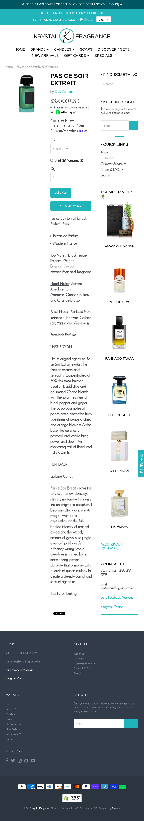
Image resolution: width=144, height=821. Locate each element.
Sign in (37, 19)
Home (19, 49)
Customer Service (112, 164)
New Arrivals (45, 55)
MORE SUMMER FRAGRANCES (112, 546)
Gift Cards (75, 55)
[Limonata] (119, 502)
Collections (107, 158)
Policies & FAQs (110, 170)
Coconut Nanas (119, 246)
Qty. (53, 169)
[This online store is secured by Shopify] (72, 801)
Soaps (86, 49)
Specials (103, 55)
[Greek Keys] (119, 277)
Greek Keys (119, 302)
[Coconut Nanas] (119, 221)
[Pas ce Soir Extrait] (72, 36)
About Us (106, 152)
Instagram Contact (112, 607)
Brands (38, 49)
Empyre (116, 808)
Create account (53, 19)
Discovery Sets (114, 49)
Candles (62, 49)
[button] (70, 206)
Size (53, 140)
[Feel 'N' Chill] (119, 390)
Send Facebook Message (117, 597)
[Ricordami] (119, 446)
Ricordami (119, 471)
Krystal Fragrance (41, 808)
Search (105, 175)
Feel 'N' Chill (119, 415)
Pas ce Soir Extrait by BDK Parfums (37, 66)
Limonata (119, 527)
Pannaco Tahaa (119, 358)
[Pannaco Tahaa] (119, 333)
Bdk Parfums (64, 91)
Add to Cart (61, 192)
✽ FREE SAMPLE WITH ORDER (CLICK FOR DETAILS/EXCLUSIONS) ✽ (72, 4)
